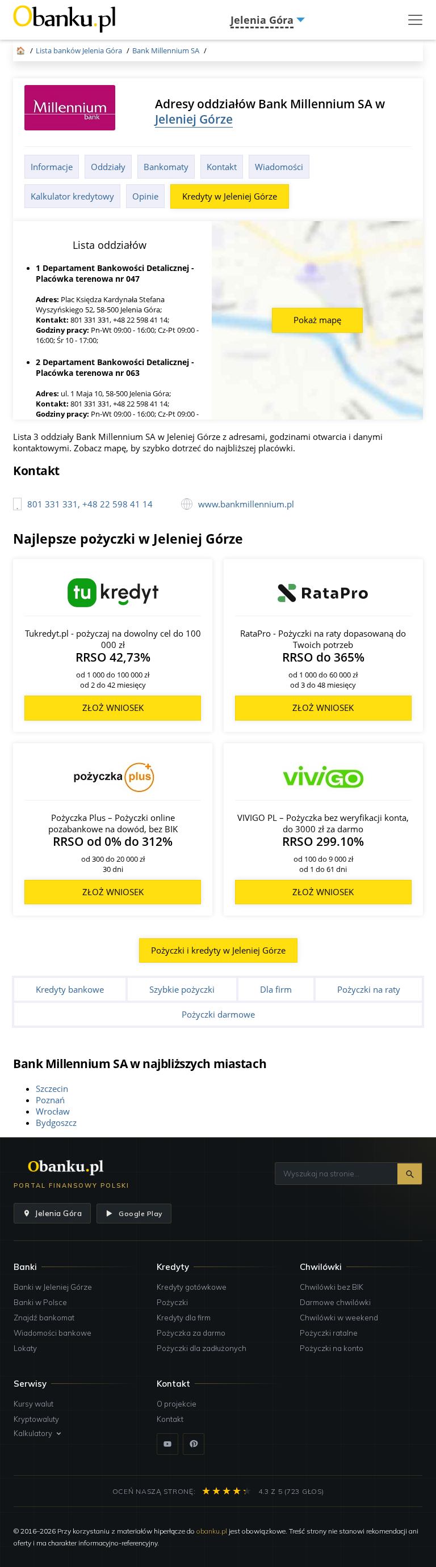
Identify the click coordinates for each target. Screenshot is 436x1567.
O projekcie (176, 1403)
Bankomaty (166, 166)
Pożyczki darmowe (218, 1014)
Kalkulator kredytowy (72, 196)
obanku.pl (211, 1531)
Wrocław (53, 1111)
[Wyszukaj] (409, 1173)
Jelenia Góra (58, 1213)
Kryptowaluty (36, 1419)
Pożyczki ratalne (329, 1332)
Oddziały (108, 166)
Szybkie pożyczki (182, 989)
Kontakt (222, 166)
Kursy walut (33, 1403)
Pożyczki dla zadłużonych (201, 1348)
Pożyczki (172, 1302)
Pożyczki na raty (368, 989)
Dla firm (276, 989)
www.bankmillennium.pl (246, 504)
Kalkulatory (33, 1433)
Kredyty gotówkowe (192, 1286)
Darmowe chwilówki (335, 1302)
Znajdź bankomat (44, 1317)
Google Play (140, 1213)
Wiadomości (279, 166)
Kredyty (173, 1266)
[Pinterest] (193, 1444)
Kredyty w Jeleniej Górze (229, 196)
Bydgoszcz (56, 1122)
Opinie (145, 196)
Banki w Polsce (40, 1302)
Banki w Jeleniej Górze (53, 1286)
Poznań (50, 1100)
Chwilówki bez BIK (331, 1286)
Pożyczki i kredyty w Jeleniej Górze (218, 950)
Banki (25, 1266)
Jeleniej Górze (194, 119)
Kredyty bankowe (70, 989)
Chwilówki (321, 1266)
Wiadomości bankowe (52, 1332)
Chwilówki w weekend (339, 1317)
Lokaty (25, 1348)
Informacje (52, 166)
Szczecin (52, 1088)
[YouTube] (167, 1444)
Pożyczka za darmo (191, 1332)
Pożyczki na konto (331, 1348)
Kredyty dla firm (184, 1317)
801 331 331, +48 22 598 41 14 (90, 504)
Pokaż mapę (317, 319)
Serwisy (30, 1383)
